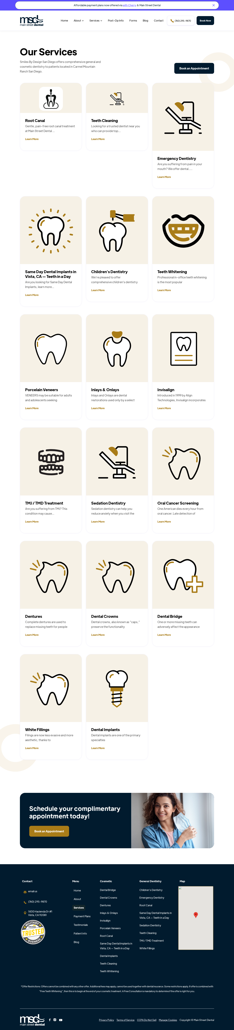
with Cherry (129, 5)
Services (79, 907)
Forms (133, 20)
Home (64, 20)
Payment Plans (82, 916)
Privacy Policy (106, 1019)
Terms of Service (126, 1019)
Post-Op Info (116, 20)
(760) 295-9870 (180, 21)
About (77, 899)
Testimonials (81, 924)
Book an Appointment (194, 68)
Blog (145, 20)
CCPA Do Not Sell (146, 1019)
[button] (79, 21)
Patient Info (80, 933)
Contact (158, 20)
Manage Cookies (168, 1019)
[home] (31, 20)
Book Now (205, 20)
